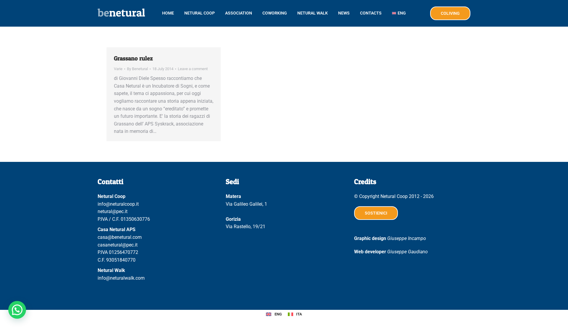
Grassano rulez (133, 58)
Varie (118, 69)
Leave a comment (193, 69)
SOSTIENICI (376, 213)
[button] (17, 310)
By (137, 69)
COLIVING (450, 13)
